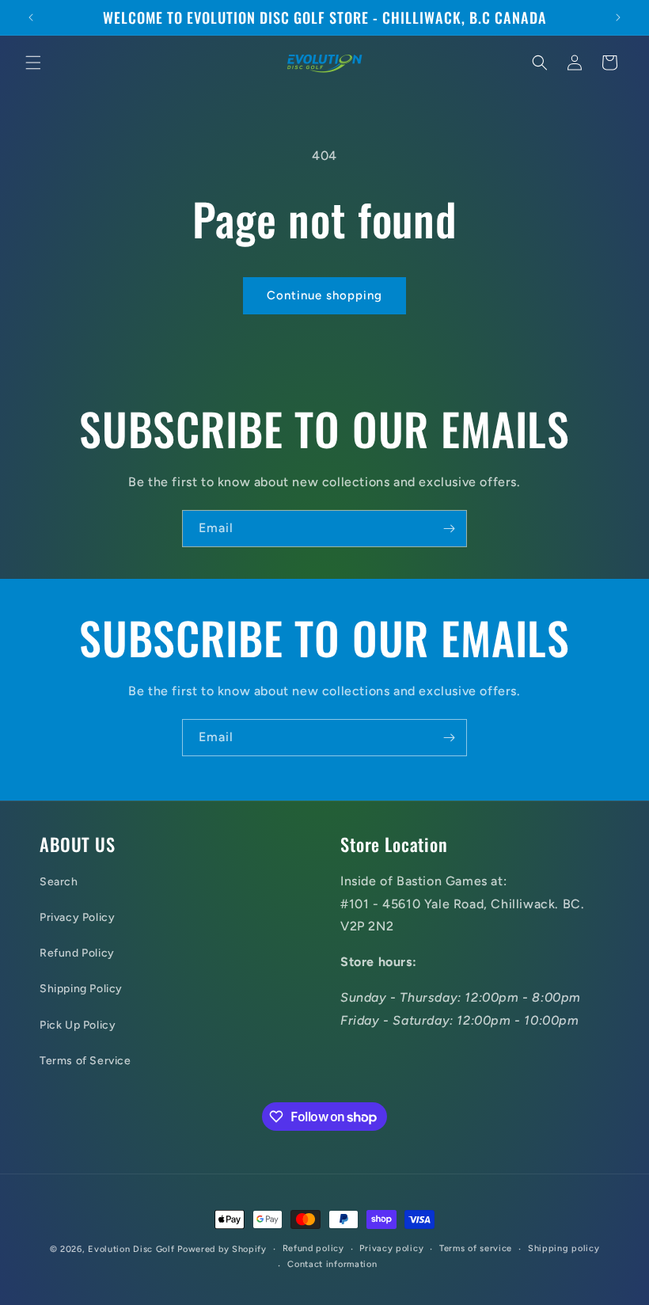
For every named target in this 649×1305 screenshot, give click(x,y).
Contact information (332, 1264)
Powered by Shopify (222, 1249)
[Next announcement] (618, 17)
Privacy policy (391, 1248)
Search (59, 881)
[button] (33, 62)
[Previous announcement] (30, 17)
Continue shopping (324, 295)
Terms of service (475, 1248)
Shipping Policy (81, 988)
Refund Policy (77, 953)
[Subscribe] (448, 528)
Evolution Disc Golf (131, 1249)
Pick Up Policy (78, 1025)
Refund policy (313, 1248)
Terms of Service (85, 1060)
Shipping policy (564, 1248)
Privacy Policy (77, 917)
